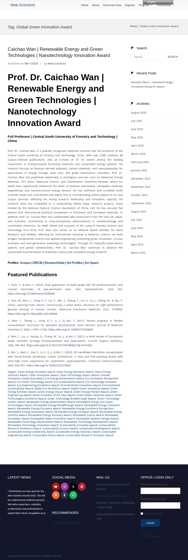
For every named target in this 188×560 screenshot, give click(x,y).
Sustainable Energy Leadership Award (31, 431)
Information (164, 5)
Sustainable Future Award (48, 435)
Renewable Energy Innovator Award (76, 411)
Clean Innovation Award (43, 375)
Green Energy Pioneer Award (91, 391)
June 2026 (137, 129)
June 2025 (137, 228)
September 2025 (141, 203)
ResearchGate (55, 262)
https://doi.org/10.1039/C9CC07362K (48, 365)
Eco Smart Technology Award (35, 382)
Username (154, 484)
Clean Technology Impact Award (79, 375)
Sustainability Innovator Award (78, 425)
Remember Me (153, 513)
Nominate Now (112, 5)
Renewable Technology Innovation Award (33, 425)
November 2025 (141, 186)
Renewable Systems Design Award (97, 418)
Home (84, 5)
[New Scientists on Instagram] (64, 487)
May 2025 (137, 236)
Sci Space (92, 262)
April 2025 (137, 244)
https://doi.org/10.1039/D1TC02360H (70, 329)
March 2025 (138, 252)
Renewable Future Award (88, 415)
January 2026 (139, 170)
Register (130, 5)
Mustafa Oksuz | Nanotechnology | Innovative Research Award (153, 84)
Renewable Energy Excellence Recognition (88, 408)
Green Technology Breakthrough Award (71, 398)
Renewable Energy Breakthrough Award (58, 405)
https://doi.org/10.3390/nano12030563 (31, 293)
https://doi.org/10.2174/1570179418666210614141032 (59, 345)
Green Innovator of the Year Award (53, 395)
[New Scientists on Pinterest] (82, 487)
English (151, 2)
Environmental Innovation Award (80, 385)
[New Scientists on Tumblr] (64, 495)
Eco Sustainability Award (69, 382)
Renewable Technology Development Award (91, 422)
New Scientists (22, 4)
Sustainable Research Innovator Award (89, 435)
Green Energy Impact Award (54, 391)
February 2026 (140, 162)
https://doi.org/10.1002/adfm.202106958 (32, 313)
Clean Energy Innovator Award (36, 372)
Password (153, 499)
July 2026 (136, 121)
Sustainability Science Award (60, 428)
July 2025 (136, 219)
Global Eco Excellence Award (51, 388)
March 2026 (138, 154)
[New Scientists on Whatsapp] (73, 495)
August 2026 (138, 112)
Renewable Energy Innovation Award (30, 411)
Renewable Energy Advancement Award (50, 402)
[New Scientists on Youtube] (56, 487)
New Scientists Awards (66, 522)
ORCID (38, 262)
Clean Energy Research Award (74, 372)
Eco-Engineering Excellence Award (38, 385)
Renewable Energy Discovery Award (39, 408)
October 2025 (139, 195)
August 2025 (138, 211)
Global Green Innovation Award (90, 388)
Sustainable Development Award (99, 428)
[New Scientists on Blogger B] (56, 495)
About (95, 5)
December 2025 (140, 178)
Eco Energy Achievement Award (64, 378)
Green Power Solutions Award (95, 395)
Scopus (25, 262)
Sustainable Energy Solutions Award (78, 431)
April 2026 (137, 145)
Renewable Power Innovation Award (53, 418)
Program (144, 5)
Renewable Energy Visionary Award (49, 415)
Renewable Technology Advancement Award (35, 422)
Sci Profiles (75, 262)
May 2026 (137, 137)
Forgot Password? (151, 536)
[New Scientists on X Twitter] (73, 487)
